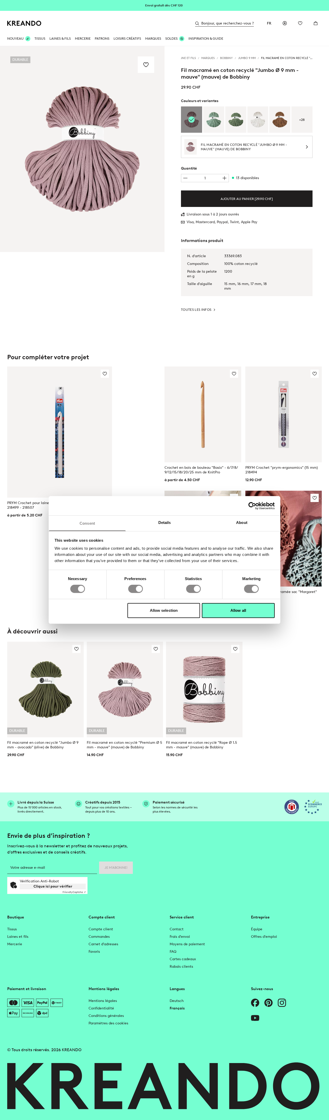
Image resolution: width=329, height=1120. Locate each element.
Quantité (189, 168)
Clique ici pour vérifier (52, 886)
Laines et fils (17, 936)
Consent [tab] (87, 523)
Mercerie (14, 944)
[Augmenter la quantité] (224, 178)
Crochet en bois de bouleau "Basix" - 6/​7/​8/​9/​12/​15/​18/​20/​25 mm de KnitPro (201, 469)
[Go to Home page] (24, 23)
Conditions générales (106, 1016)
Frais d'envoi (180, 936)
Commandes (99, 936)
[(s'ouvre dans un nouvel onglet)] (291, 807)
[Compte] (285, 23)
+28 (302, 120)
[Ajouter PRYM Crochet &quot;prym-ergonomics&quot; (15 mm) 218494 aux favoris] (314, 374)
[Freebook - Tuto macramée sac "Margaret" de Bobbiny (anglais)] (283, 539)
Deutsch (177, 1001)
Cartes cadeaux (183, 959)
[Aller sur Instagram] (282, 1003)
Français (177, 1008)
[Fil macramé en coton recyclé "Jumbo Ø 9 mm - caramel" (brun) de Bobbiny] (279, 119)
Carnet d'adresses (103, 944)
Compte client (101, 929)
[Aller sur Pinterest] (268, 1003)
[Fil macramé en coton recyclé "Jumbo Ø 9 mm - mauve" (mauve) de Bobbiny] (191, 119)
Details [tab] (164, 522)
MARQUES (153, 38)
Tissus (12, 929)
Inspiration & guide (205, 38)
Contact (177, 929)
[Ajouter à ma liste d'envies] (146, 64)
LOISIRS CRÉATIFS (127, 38)
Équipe (256, 929)
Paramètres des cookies (108, 1023)
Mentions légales (103, 1001)
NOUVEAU (15, 38)
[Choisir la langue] (269, 23)
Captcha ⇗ (74, 892)
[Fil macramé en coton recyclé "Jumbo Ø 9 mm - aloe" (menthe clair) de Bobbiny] (213, 119)
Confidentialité (101, 1008)
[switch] (135, 589)
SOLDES (171, 38)
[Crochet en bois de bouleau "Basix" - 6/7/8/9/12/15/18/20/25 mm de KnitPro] (202, 414)
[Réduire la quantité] (185, 178)
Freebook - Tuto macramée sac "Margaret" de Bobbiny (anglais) (281, 594)
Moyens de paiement (187, 944)
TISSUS (39, 38)
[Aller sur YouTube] (255, 1018)
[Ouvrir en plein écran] (82, 149)
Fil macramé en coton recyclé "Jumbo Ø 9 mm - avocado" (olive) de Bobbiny (43, 744)
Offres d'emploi (264, 936)
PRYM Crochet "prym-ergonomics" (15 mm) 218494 (281, 469)
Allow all (238, 610)
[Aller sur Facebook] (255, 1003)
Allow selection (164, 610)
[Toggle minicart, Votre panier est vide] (315, 23)
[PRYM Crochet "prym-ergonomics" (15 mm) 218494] (283, 414)
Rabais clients (181, 966)
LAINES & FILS (60, 38)
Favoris (94, 951)
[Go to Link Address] (164, 5)
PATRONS (102, 38)
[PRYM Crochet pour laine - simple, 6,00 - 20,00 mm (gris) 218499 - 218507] (59, 432)
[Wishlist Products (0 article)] (300, 23)
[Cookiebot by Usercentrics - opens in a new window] (252, 505)
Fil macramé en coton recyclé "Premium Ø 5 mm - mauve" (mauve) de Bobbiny (124, 744)
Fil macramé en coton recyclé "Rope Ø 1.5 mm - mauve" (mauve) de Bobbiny (201, 744)
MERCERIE (83, 38)
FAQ (173, 951)
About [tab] (241, 522)
